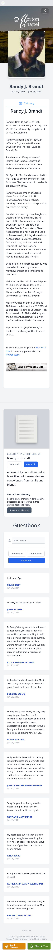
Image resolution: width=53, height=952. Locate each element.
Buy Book (30, 464)
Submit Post (26, 560)
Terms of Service (34, 939)
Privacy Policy (18, 939)
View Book (14, 464)
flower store (13, 354)
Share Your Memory (19, 510)
